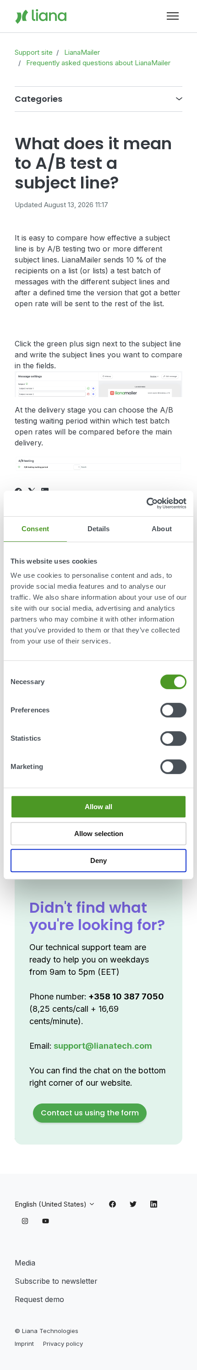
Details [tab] (99, 529)
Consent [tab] (35, 529)
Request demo (39, 1299)
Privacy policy (63, 1343)
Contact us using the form (90, 1113)
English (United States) (51, 1204)
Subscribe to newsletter (56, 1281)
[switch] (173, 710)
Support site (34, 52)
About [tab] (162, 529)
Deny (98, 860)
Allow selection (98, 833)
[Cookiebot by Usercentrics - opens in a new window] (146, 503)
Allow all (98, 806)
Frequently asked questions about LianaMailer (98, 62)
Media (25, 1262)
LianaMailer (82, 52)
